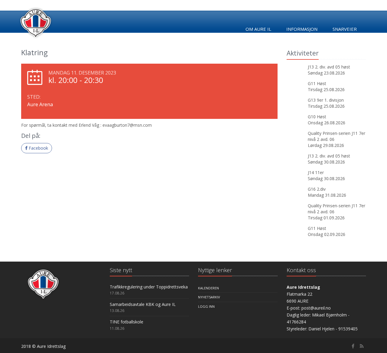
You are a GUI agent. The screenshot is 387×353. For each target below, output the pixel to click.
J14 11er (316, 172)
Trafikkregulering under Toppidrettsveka (149, 287)
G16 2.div (317, 189)
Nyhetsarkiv (209, 297)
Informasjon (301, 29)
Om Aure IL (258, 29)
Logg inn (206, 306)
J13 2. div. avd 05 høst (329, 67)
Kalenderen (208, 288)
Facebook (38, 148)
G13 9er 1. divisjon (326, 100)
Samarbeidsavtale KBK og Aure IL (143, 304)
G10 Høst (317, 116)
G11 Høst (317, 83)
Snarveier (345, 29)
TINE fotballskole (126, 322)
